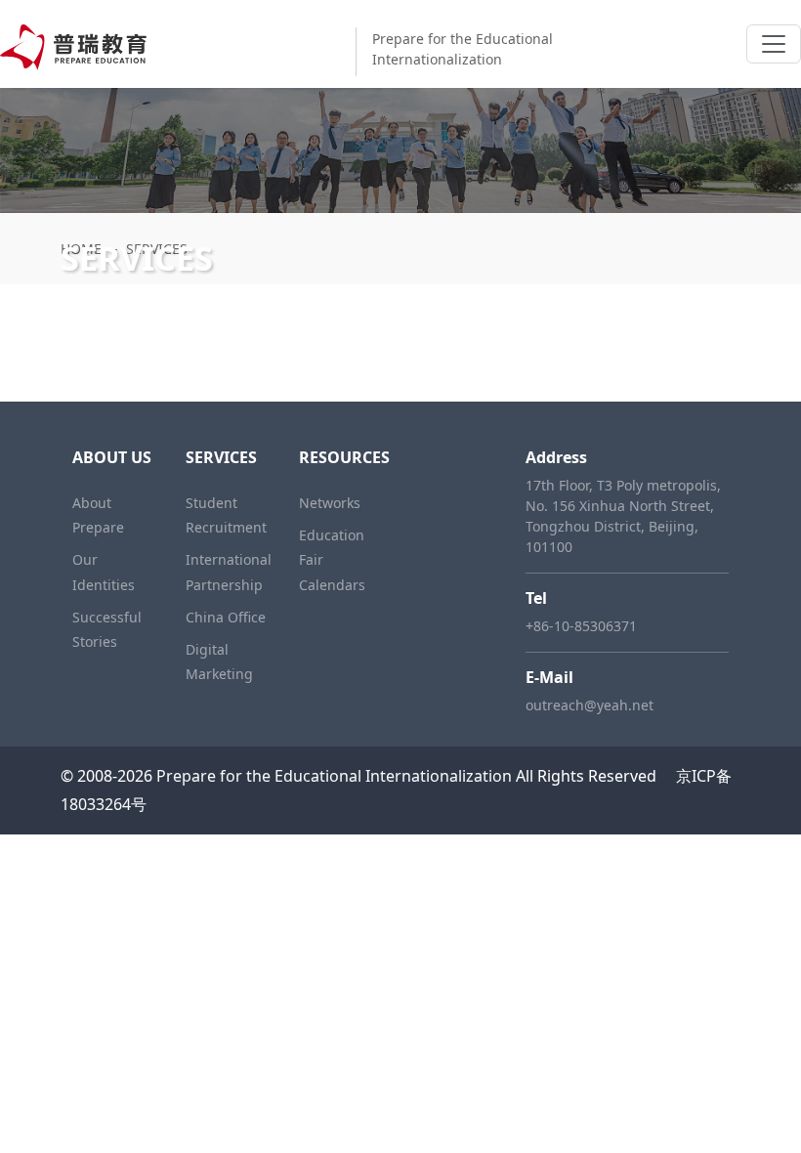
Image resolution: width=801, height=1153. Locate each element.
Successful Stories (107, 629)
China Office (226, 617)
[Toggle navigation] (773, 44)
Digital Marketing (219, 661)
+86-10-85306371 (581, 626)
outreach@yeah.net (589, 705)
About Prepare (98, 514)
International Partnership (229, 571)
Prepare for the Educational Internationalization (334, 776)
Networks (329, 502)
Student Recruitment (226, 514)
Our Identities (103, 571)
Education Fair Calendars (332, 559)
